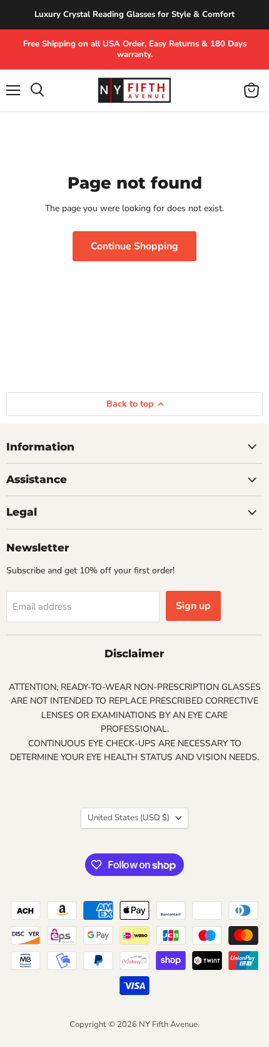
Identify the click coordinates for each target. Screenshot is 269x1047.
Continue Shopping (134, 246)
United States (129, 817)
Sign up (193, 606)
